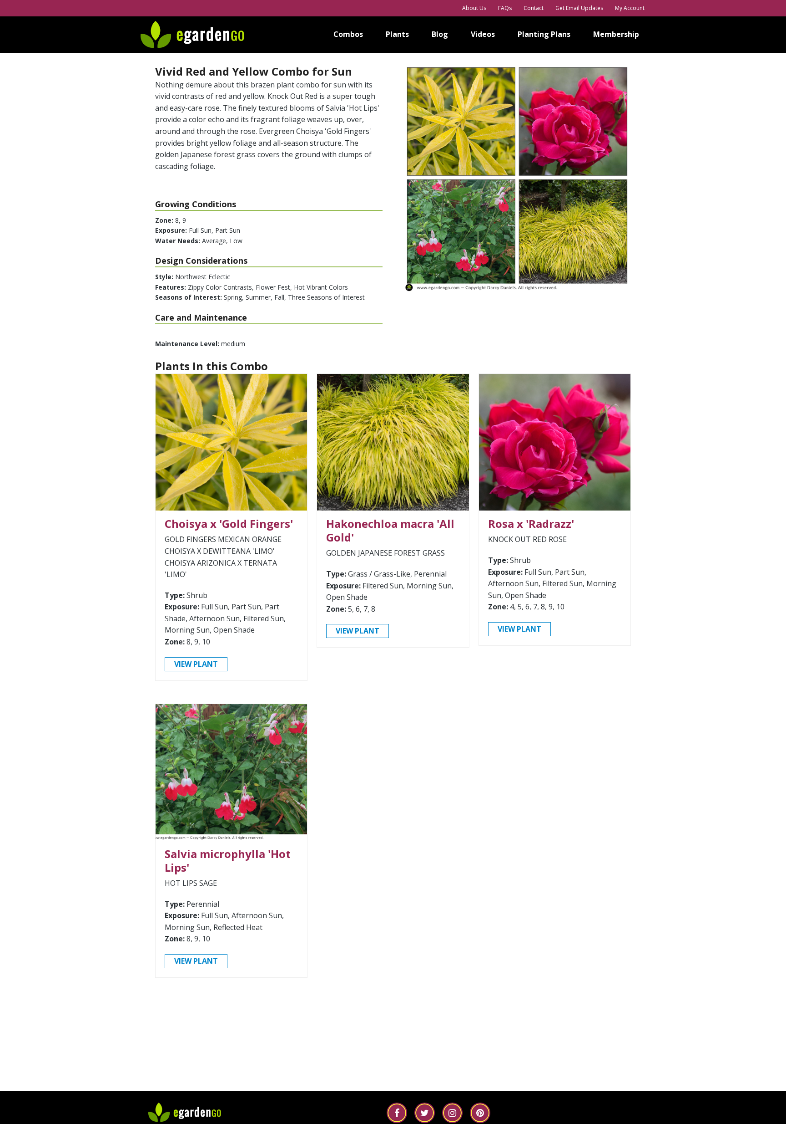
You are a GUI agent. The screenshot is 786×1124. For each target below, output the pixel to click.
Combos (348, 34)
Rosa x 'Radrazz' (531, 523)
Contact (534, 8)
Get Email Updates (579, 8)
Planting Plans (544, 34)
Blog (440, 34)
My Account (630, 8)
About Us (474, 8)
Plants (397, 34)
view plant (196, 664)
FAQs (505, 8)
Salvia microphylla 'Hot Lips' (228, 860)
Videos (483, 34)
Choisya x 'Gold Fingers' (229, 523)
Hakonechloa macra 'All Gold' (390, 530)
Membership (616, 34)
